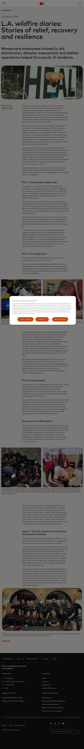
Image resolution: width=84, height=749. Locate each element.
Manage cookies (60, 319)
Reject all (42, 319)
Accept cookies (25, 319)
